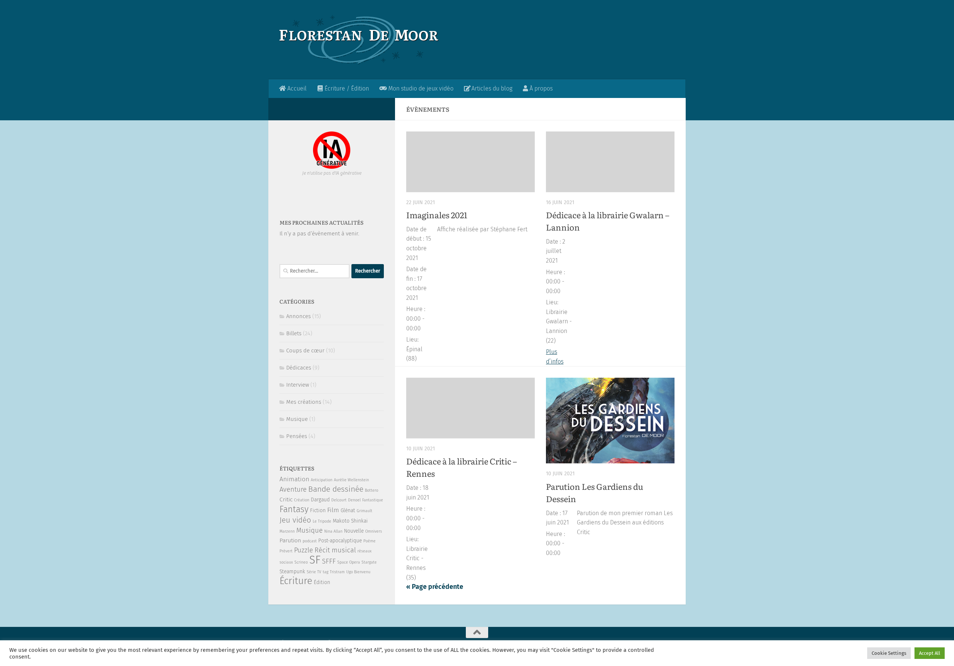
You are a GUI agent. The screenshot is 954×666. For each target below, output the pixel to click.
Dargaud (320, 500)
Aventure (293, 489)
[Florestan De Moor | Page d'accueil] (359, 39)
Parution (290, 540)
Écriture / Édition (346, 88)
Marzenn (287, 531)
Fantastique (372, 500)
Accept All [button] (929, 653)
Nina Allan (333, 531)
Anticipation (321, 480)
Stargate (369, 562)
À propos (540, 88)
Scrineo (301, 562)
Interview (297, 384)
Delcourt (339, 500)
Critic (286, 499)
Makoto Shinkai (350, 521)
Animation (294, 479)
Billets (293, 333)
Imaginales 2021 (436, 215)
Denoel (354, 500)
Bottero (371, 490)
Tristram (337, 572)
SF (314, 560)
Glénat (348, 510)
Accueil (296, 88)
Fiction (318, 510)
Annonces (298, 316)
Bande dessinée (335, 489)
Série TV (314, 572)
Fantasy (294, 509)
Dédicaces (298, 367)
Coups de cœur (305, 350)
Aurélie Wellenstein (351, 480)
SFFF (329, 561)
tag (325, 572)
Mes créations (303, 402)
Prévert (286, 551)
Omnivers (373, 531)
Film (333, 510)
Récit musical (335, 550)
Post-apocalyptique (340, 540)
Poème (369, 541)
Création (301, 500)
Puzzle (303, 550)
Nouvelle (354, 531)
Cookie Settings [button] (889, 653)
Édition (322, 582)
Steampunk (292, 571)
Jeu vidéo (295, 520)
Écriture (295, 581)
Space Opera (348, 562)
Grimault (364, 510)
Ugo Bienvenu (358, 572)
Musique (297, 419)
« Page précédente (434, 587)
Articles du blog (491, 88)
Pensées (296, 436)
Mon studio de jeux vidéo (420, 88)
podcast (310, 541)
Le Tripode (322, 521)
